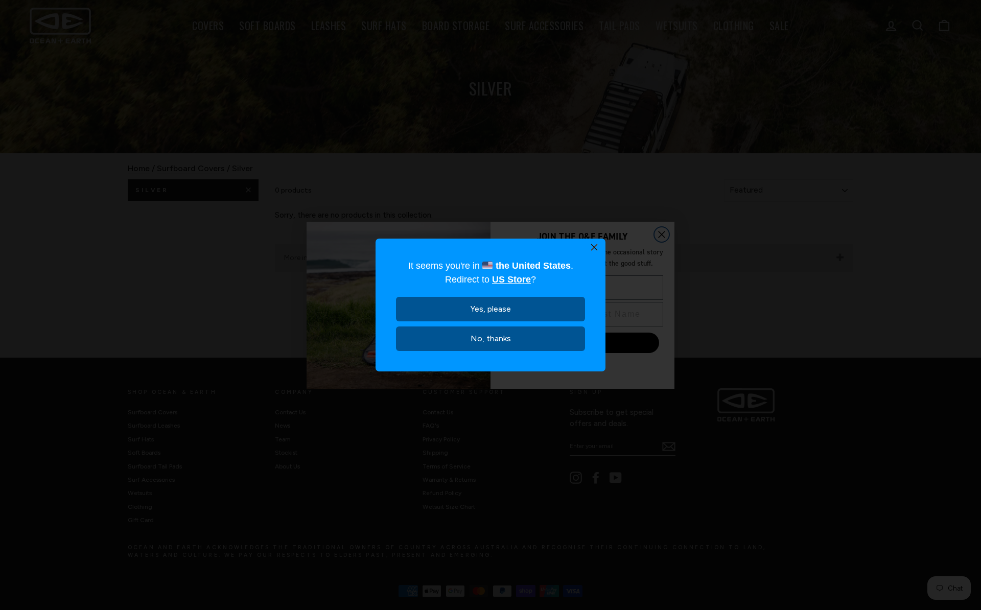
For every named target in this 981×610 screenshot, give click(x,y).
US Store (511, 279)
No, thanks (491, 338)
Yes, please (491, 309)
